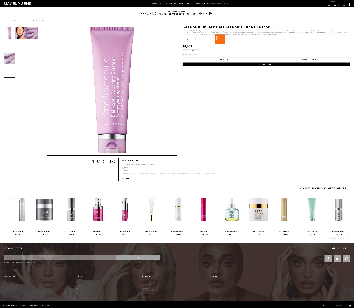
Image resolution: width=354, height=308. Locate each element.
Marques (10, 21)
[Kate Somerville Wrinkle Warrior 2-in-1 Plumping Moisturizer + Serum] (98, 209)
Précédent (333, 238)
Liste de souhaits (341, 5)
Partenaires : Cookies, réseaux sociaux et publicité (85, 298)
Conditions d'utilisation (79, 293)
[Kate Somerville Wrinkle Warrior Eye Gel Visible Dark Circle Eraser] (124, 209)
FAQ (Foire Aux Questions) (10, 283)
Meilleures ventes (77, 288)
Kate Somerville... (18, 231)
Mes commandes (146, 283)
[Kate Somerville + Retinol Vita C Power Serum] (178, 209)
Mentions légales (77, 290)
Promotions (76, 283)
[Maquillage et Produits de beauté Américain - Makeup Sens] (17, 3)
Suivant (343, 238)
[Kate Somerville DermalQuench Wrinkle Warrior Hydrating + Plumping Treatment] (205, 209)
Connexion (334, 5)
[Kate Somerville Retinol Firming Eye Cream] (151, 209)
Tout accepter (339, 305)
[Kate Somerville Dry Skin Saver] (312, 209)
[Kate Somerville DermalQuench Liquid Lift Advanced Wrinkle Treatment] (18, 209)
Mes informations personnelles (150, 290)
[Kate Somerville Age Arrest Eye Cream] (71, 209)
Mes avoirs (145, 285)
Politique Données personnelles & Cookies (83, 295)
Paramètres (326, 306)
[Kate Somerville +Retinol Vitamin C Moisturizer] (258, 209)
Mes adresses (145, 288)
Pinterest (195, 51)
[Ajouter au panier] (7, 199)
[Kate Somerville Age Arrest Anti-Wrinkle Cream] (44, 209)
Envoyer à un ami (191, 54)
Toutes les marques (216, 283)
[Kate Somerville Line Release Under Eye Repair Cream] (338, 209)
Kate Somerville (20, 21)
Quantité (186, 39)
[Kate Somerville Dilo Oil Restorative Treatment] (231, 209)
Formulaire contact (9, 285)
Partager (186, 51)
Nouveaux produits (78, 285)
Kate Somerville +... (178, 231)
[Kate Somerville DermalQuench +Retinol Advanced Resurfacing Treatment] (285, 209)
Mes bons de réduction (148, 293)
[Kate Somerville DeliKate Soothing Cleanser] (9, 33)
